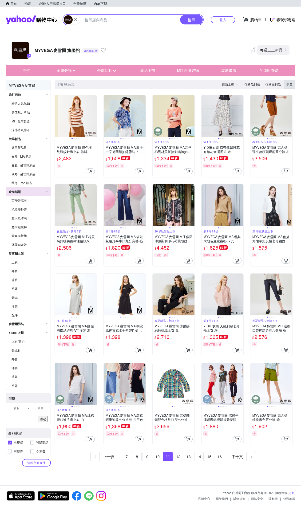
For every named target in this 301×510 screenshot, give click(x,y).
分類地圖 (289, 498)
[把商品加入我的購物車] (90, 171)
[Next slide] (94, 116)
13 (188, 456)
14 (199, 456)
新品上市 (147, 70)
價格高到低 (273, 84)
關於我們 (222, 498)
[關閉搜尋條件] (75, 20)
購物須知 (239, 498)
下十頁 (237, 456)
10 (157, 456)
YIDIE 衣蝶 (269, 70)
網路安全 (257, 498)
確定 (43, 419)
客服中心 (204, 498)
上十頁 (109, 456)
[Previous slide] (58, 116)
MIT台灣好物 (188, 70)
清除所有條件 (36, 462)
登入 (222, 19)
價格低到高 (252, 84)
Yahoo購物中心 (31, 19)
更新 (291, 492)
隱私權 (273, 498)
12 (178, 456)
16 (220, 456)
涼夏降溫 (228, 70)
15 (209, 456)
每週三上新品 (271, 50)
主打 (26, 70)
